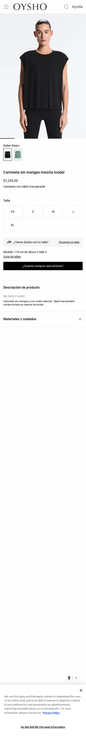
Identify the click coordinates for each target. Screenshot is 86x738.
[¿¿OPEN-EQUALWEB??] (72, 677)
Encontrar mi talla (69, 242)
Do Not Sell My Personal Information (43, 727)
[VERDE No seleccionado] (18, 154)
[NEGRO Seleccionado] (7, 154)
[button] (76, 677)
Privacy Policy (51, 712)
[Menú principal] (6, 6)
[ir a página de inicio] (30, 6)
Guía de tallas (12, 256)
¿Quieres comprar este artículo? (43, 266)
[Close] (81, 690)
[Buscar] (66, 6)
